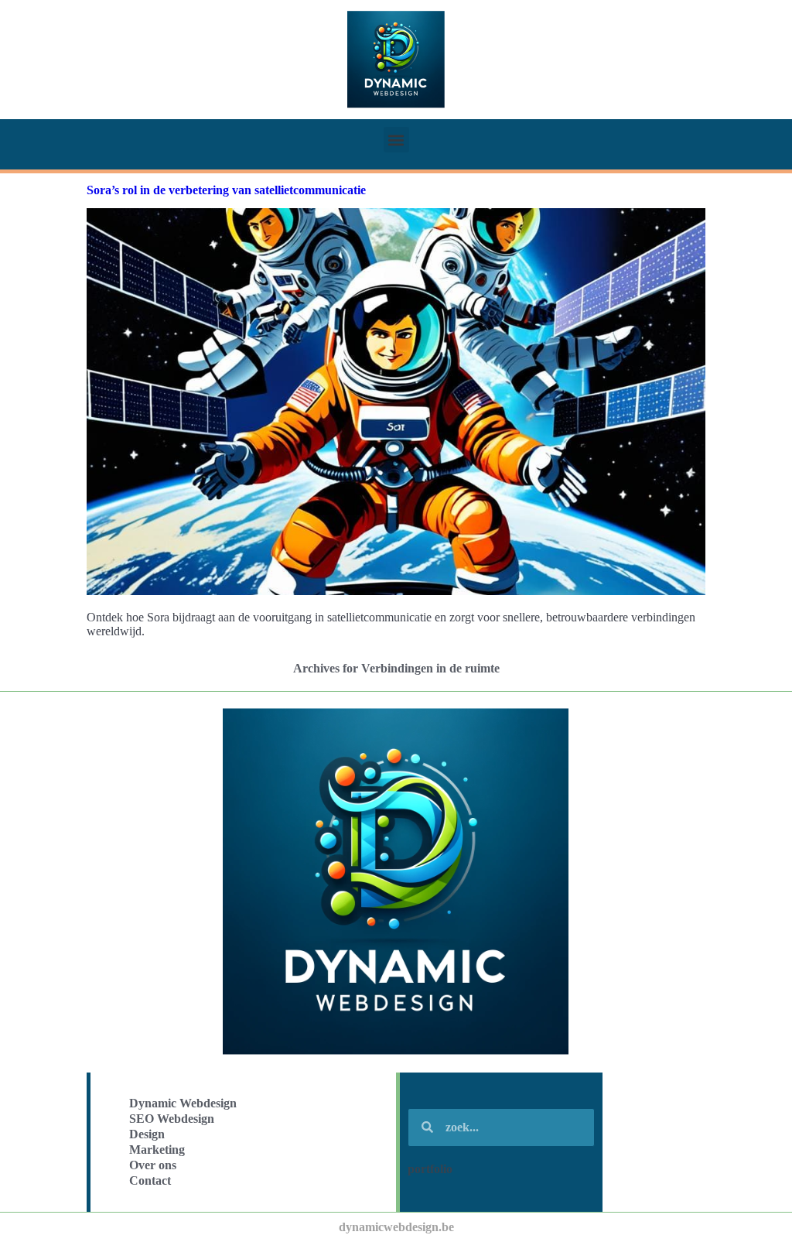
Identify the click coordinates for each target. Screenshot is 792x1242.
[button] (396, 139)
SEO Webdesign (171, 1118)
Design (147, 1134)
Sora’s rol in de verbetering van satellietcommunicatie (226, 190)
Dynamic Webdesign (183, 1103)
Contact (150, 1180)
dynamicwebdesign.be (396, 1226)
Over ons (152, 1165)
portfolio (430, 1168)
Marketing (157, 1149)
